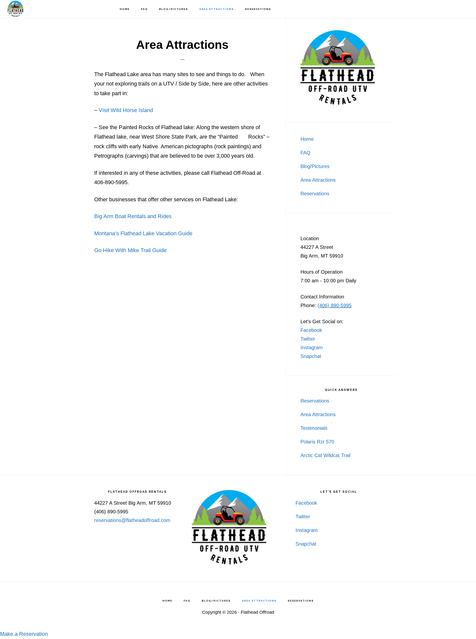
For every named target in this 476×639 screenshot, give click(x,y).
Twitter (307, 339)
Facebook (311, 330)
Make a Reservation (24, 634)
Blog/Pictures (314, 166)
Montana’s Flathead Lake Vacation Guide (143, 233)
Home (307, 139)
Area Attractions (318, 180)
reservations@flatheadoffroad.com (132, 520)
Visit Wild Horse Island (126, 110)
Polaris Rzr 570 (317, 441)
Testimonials (313, 428)
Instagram (311, 347)
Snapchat (310, 356)
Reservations (314, 193)
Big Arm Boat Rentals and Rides (133, 216)
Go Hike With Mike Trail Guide (130, 250)
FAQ (305, 152)
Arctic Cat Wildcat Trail (325, 455)
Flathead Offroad (32, 9)
